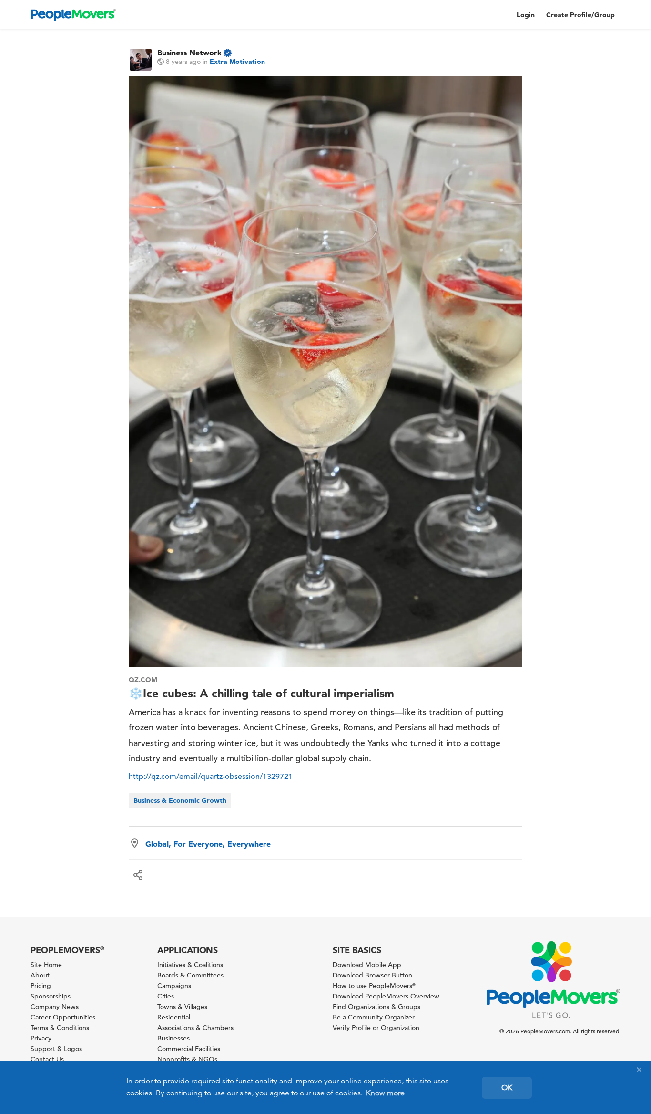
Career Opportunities (63, 1017)
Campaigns (174, 985)
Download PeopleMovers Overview (386, 996)
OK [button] (506, 1088)
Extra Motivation (237, 61)
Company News (55, 1006)
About (40, 975)
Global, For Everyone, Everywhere (208, 844)
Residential (173, 1017)
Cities (165, 996)
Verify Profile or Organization (376, 1027)
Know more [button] (385, 1093)
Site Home (46, 964)
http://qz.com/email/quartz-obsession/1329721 (211, 776)
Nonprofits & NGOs (187, 1059)
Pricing (41, 985)
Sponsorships (51, 996)
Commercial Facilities (188, 1048)
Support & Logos (56, 1048)
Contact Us (47, 1059)
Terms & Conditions (60, 1027)
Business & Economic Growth (179, 800)
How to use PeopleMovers (374, 985)
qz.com (143, 679)
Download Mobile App (367, 964)
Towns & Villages (182, 1006)
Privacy (41, 1038)
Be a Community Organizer (374, 1017)
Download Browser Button (372, 975)
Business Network (189, 52)
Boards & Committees (190, 975)
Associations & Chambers (195, 1027)
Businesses (173, 1038)
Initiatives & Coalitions (190, 964)
